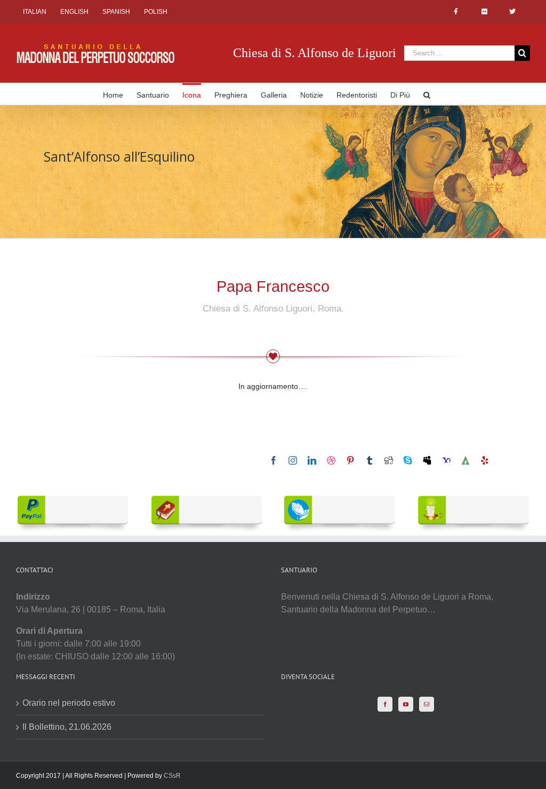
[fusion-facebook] (273, 460)
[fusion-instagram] (292, 460)
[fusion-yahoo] (446, 460)
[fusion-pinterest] (350, 460)
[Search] (426, 94)
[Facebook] (385, 704)
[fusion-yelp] (484, 460)
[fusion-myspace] (427, 460)
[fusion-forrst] (465, 460)
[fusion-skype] (408, 460)
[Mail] (426, 704)
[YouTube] (405, 704)
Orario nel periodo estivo (68, 702)
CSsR (172, 775)
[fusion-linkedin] (312, 460)
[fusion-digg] (388, 460)
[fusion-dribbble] (331, 460)
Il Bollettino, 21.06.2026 (66, 726)
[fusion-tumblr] (369, 460)
